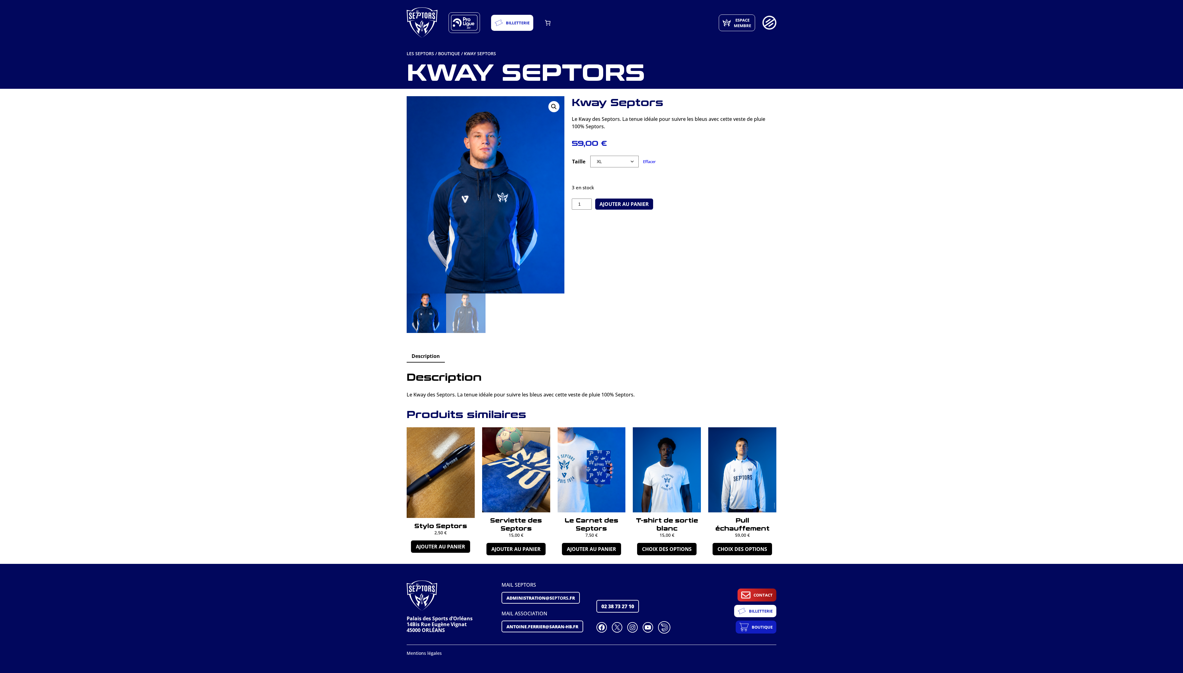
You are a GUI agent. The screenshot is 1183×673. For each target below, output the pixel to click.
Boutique (449, 53)
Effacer (649, 161)
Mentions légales (424, 653)
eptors (540, 598)
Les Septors (420, 53)
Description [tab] (426, 356)
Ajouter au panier (624, 204)
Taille (578, 161)
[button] (553, 106)
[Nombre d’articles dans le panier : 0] (548, 23)
